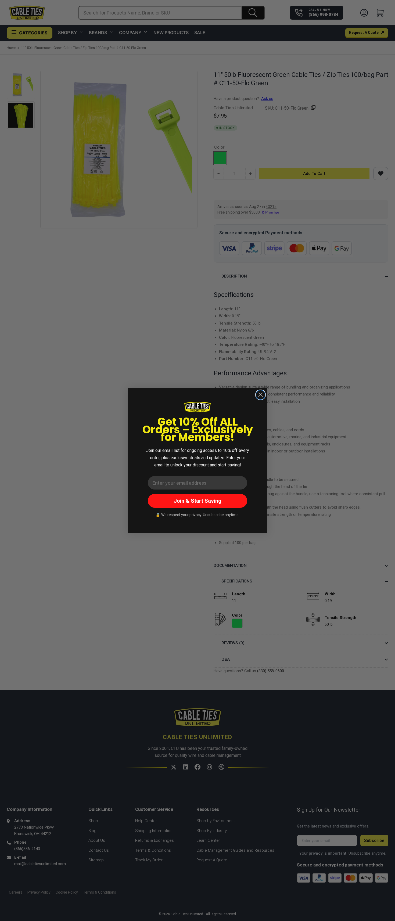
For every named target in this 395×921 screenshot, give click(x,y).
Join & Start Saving (197, 501)
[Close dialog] (260, 395)
